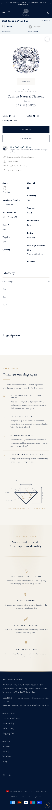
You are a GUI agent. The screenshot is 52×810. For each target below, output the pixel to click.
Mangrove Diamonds (26, 91)
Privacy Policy (8, 723)
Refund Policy (9, 728)
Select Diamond (33, 32)
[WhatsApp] (47, 805)
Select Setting (6, 32)
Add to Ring (26, 130)
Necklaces (7, 756)
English (39, 791)
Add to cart (26, 138)
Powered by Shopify (35, 797)
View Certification (35, 253)
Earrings (6, 751)
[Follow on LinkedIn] (10, 775)
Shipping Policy (9, 733)
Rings (5, 761)
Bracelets (6, 746)
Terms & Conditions (11, 718)
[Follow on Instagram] (4, 775)
